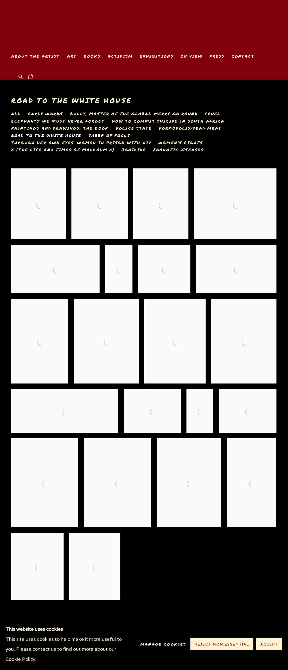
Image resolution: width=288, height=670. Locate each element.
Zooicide (134, 150)
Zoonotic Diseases (178, 150)
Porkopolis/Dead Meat (190, 128)
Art (72, 56)
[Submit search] (20, 76)
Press (217, 56)
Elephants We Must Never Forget (58, 121)
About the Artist (35, 56)
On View (191, 56)
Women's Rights (180, 143)
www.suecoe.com (76, 24)
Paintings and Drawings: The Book (60, 128)
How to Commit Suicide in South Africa (168, 121)
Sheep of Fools (109, 135)
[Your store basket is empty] (30, 77)
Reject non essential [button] (222, 644)
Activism (120, 56)
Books (92, 56)
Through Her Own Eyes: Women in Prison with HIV (81, 143)
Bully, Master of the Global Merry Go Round (134, 114)
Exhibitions (157, 56)
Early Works (45, 114)
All (16, 114)
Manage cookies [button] (163, 644)
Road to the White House (71, 100)
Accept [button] (269, 644)
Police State (134, 128)
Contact (243, 56)
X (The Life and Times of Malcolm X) (62, 150)
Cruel (213, 114)
